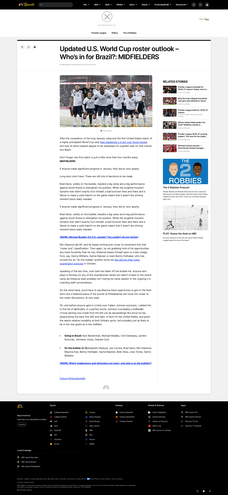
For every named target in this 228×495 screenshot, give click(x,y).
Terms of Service (117, 479)
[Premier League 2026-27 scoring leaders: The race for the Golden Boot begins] (170, 137)
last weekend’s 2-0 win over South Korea (123, 142)
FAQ (45, 479)
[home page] (27, 4)
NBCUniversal (29, 482)
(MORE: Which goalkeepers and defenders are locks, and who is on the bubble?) (105, 363)
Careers (26, 479)
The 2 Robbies (129, 33)
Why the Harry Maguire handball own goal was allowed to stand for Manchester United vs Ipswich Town (193, 99)
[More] (193, 4)
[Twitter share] (28, 47)
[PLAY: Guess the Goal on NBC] (185, 217)
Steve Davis (66, 64)
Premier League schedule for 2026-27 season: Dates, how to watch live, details (192, 88)
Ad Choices (71, 479)
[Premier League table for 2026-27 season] (170, 113)
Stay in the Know (23, 415)
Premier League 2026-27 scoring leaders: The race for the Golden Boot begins (192, 135)
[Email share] (34, 47)
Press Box (63, 479)
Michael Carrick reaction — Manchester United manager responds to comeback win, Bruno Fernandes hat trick (190, 146)
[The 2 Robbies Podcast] (185, 171)
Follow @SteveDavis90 (72, 378)
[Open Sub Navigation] (89, 4)
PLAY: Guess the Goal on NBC (180, 233)
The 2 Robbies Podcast (176, 187)
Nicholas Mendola (196, 114)
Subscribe (22, 424)
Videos (115, 33)
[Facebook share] (22, 47)
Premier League (99, 33)
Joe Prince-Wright (184, 92)
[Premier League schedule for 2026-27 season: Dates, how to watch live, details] (170, 89)
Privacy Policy (80, 479)
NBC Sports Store (53, 479)
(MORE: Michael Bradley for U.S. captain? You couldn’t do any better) (99, 237)
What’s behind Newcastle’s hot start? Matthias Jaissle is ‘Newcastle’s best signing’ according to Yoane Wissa (191, 123)
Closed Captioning (36, 479)
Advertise (20, 479)
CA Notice (107, 479)
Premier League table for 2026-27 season (193, 111)
